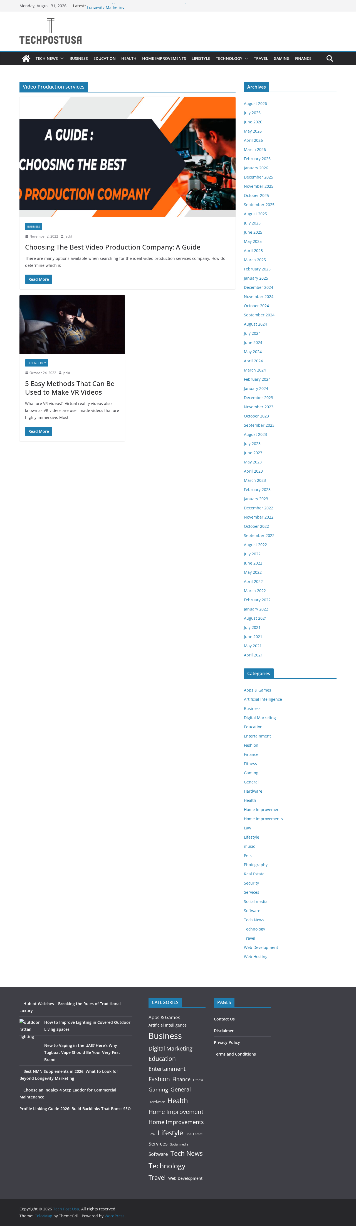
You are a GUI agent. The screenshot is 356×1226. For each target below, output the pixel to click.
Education (104, 58)
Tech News (47, 58)
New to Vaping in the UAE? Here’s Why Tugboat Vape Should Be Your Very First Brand (82, 1052)
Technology (229, 58)
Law (247, 828)
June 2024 (253, 342)
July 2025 (252, 223)
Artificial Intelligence (263, 699)
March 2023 (255, 480)
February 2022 (257, 599)
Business (79, 58)
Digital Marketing (260, 717)
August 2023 (255, 434)
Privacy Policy (227, 1042)
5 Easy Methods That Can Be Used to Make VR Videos (70, 388)
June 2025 (253, 232)
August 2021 (255, 618)
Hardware (253, 791)
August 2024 (255, 324)
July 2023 (252, 443)
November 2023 (258, 406)
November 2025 (258, 186)
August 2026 (255, 103)
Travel (261, 58)
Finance (303, 58)
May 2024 (253, 351)
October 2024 (256, 305)
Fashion (251, 745)
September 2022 (259, 535)
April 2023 (253, 471)
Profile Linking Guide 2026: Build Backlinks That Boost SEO (75, 1108)
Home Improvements (164, 58)
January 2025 (256, 278)
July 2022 (252, 553)
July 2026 (252, 112)
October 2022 (256, 526)
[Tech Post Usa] (26, 58)
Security (251, 883)
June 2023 (253, 452)
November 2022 (258, 517)
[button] (61, 58)
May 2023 (253, 462)
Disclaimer (224, 1030)
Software (252, 910)
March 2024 (255, 370)
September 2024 (259, 315)
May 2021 (253, 645)
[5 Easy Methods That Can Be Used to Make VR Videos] (72, 324)
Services (251, 892)
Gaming (282, 58)
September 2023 (259, 425)
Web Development (261, 947)
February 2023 (257, 489)
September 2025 (259, 204)
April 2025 (253, 250)
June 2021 (253, 636)
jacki (68, 236)
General (251, 782)
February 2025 (257, 269)
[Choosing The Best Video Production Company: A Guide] (127, 157)
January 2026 (256, 167)
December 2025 (258, 177)
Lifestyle (201, 58)
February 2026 (257, 158)
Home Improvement (262, 809)
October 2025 (256, 195)
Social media (256, 901)
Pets (248, 855)
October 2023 (256, 416)
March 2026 (255, 149)
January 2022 (256, 609)
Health (129, 58)
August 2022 (255, 544)
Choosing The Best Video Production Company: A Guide (113, 246)
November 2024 (258, 296)
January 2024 (256, 388)
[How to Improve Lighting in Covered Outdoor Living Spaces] (29, 1029)
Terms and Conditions (235, 1054)
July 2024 (252, 333)
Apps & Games (257, 690)
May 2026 (253, 131)
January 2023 (256, 498)
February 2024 (257, 379)
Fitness (250, 763)
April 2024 (253, 360)
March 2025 (255, 259)
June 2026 (253, 121)
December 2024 (258, 287)
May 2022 (253, 572)
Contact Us (224, 1019)
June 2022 (253, 563)
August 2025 (255, 213)
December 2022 (258, 508)
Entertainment (257, 736)
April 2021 (253, 655)
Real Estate (254, 873)
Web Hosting (256, 956)
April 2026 (253, 140)
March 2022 (255, 590)
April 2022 (253, 581)
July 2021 (252, 627)
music (249, 846)
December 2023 (258, 397)
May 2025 (253, 241)
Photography (256, 864)
